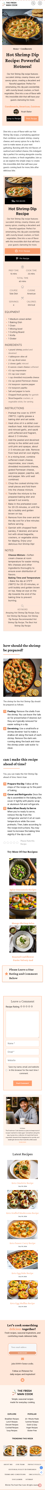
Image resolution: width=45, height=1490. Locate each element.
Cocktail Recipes (11, 1427)
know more (22, 1142)
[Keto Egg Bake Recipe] (22, 1259)
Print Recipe (31, 118)
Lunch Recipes (12, 1421)
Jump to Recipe (14, 118)
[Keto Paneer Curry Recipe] (22, 1229)
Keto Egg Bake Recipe (22, 1273)
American (24, 106)
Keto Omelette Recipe (22, 1183)
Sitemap (29, 1479)
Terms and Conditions (15, 1474)
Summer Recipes (32, 1421)
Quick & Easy (32, 1424)
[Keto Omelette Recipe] (22, 1169)
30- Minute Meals (32, 1419)
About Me (8, 1464)
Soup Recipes (12, 1430)
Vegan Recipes (32, 1427)
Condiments (26, 49)
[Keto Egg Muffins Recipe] (22, 1289)
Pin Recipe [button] (24, 258)
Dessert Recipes (11, 1424)
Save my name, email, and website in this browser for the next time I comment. (24, 1070)
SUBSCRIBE (22, 1353)
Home (16, 49)
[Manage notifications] (40, 1485)
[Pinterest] (22, 1380)
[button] (32, 3)
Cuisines (35, 106)
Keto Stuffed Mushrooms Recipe (22, 1213)
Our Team (20, 1464)
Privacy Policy (34, 1464)
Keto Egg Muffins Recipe (22, 1303)
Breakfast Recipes (12, 1419)
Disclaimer (17, 1479)
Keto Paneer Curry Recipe (22, 1243)
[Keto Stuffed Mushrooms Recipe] (22, 1199)
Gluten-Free (32, 1430)
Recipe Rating (12, 1006)
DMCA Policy (35, 1474)
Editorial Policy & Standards (22, 1469)
